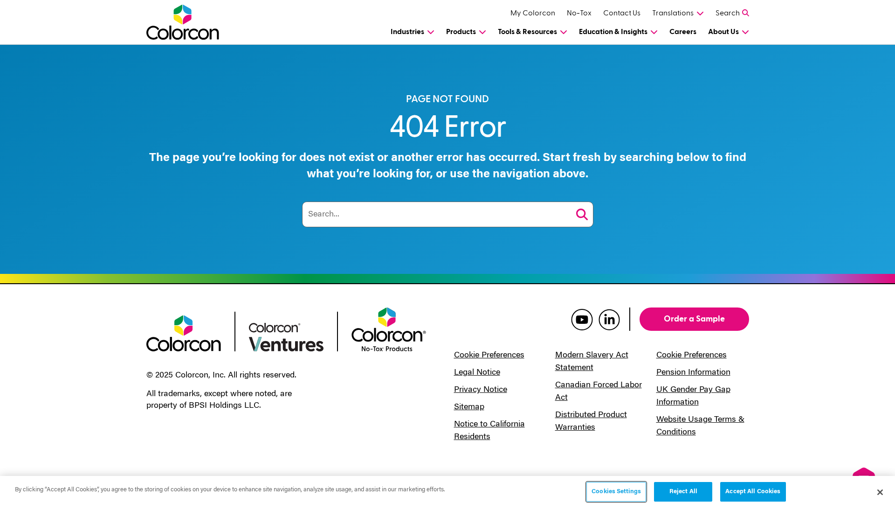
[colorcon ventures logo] (286, 336)
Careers (682, 31)
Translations (673, 13)
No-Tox (579, 13)
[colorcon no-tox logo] (388, 328)
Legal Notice (477, 373)
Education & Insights (613, 31)
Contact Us (621, 13)
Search (728, 13)
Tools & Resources (527, 31)
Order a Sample (694, 319)
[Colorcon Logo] (191, 22)
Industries (407, 31)
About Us (723, 31)
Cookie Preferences (489, 355)
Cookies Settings (616, 492)
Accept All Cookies (752, 492)
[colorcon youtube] (581, 319)
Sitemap (469, 407)
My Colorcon (532, 13)
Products (461, 31)
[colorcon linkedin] (609, 319)
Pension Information (693, 373)
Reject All (683, 492)
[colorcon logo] (183, 332)
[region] (447, 493)
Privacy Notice (480, 390)
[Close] (880, 492)
